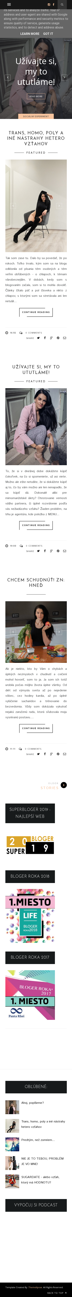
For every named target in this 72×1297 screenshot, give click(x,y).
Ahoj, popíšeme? (32, 1103)
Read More (36, 96)
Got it (48, 34)
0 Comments (34, 332)
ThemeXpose (35, 1287)
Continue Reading (36, 312)
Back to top (55, 1292)
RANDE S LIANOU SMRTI (36, 71)
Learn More (29, 34)
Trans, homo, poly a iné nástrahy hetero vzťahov (36, 138)
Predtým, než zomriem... (38, 1140)
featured (36, 152)
